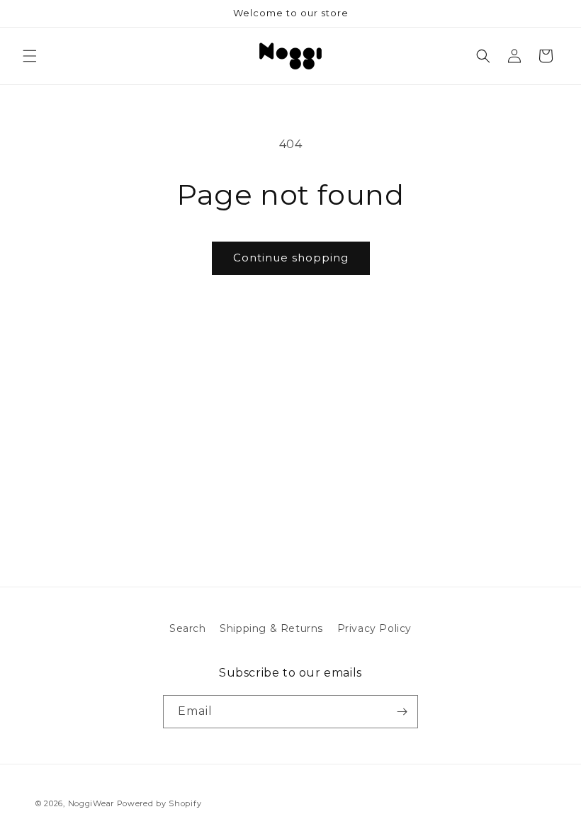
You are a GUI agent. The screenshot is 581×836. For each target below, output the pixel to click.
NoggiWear (91, 803)
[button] (29, 56)
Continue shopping (291, 257)
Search (187, 628)
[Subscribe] (401, 711)
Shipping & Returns (271, 628)
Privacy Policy (374, 628)
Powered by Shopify (159, 803)
